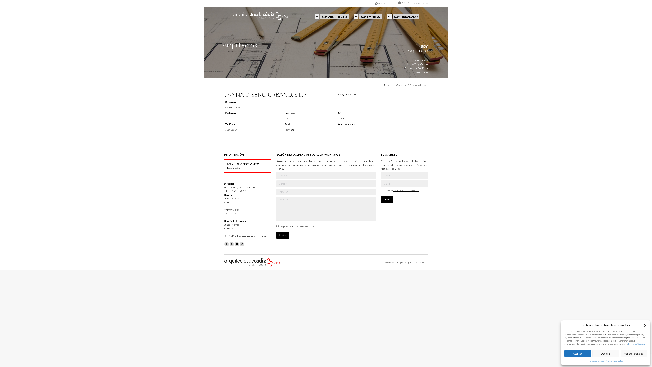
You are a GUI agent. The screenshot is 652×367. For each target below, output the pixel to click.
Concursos (421, 60)
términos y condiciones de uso (301, 226)
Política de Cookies (420, 262)
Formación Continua (416, 68)
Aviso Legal (406, 262)
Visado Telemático (417, 72)
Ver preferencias (633, 353)
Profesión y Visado (417, 64)
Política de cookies (596, 361)
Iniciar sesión (421, 3)
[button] (645, 325)
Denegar (606, 353)
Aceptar (577, 353)
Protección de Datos (614, 361)
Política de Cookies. (636, 344)
